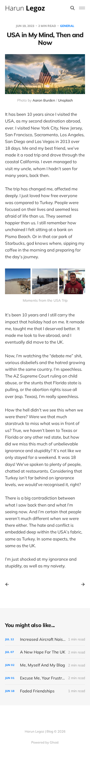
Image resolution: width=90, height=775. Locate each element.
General (67, 26)
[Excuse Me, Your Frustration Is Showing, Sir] (45, 678)
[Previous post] (8, 584)
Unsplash (65, 100)
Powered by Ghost (45, 742)
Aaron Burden (43, 100)
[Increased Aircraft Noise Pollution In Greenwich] (45, 639)
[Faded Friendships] (45, 691)
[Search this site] (72, 8)
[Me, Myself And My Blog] (45, 665)
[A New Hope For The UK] (45, 652)
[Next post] (81, 584)
